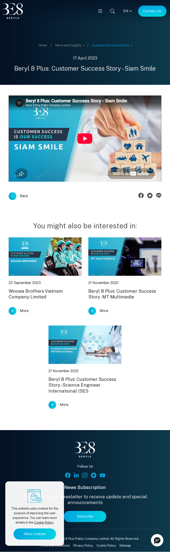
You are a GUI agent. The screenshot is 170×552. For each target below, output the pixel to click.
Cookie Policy (43, 522)
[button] (157, 540)
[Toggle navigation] (100, 11)
